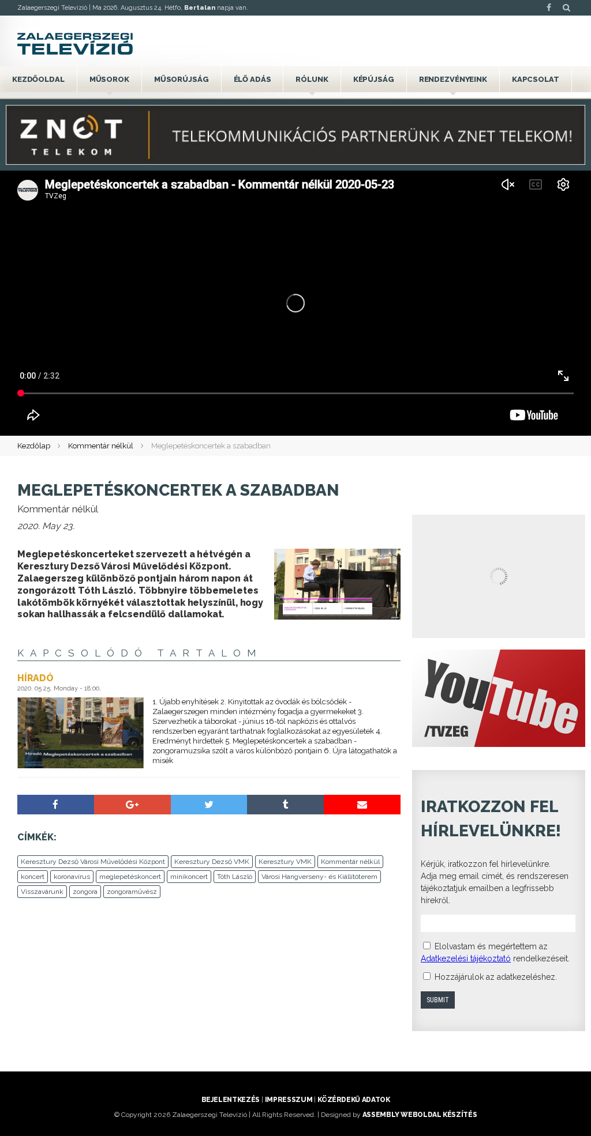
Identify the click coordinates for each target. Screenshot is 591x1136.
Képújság (373, 79)
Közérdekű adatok (353, 1100)
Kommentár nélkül (100, 445)
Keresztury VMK (285, 862)
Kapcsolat (535, 79)
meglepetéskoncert (130, 877)
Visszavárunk (42, 892)
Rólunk (312, 79)
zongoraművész (132, 892)
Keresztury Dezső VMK (211, 862)
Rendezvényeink (453, 79)
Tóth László (234, 877)
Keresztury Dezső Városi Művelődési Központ (93, 862)
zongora (85, 892)
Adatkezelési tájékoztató (466, 958)
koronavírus (72, 877)
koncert (32, 877)
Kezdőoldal (38, 79)
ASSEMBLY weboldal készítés (419, 1115)
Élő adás (252, 79)
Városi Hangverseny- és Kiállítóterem (319, 877)
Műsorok (109, 79)
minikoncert (189, 877)
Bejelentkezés (230, 1100)
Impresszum (288, 1100)
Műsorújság (181, 79)
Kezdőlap (33, 445)
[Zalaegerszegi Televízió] (75, 44)
